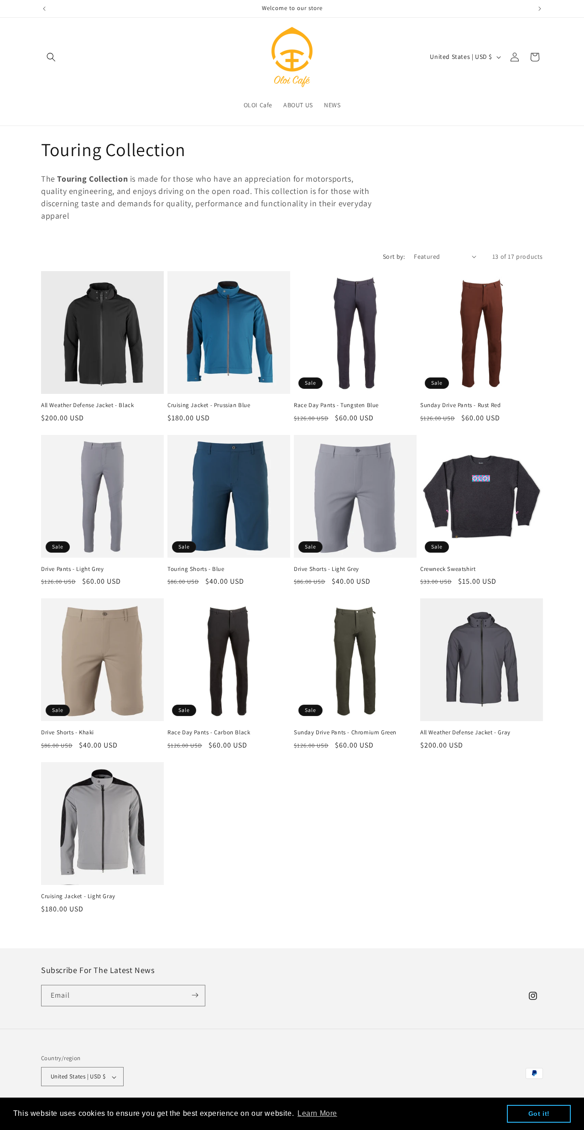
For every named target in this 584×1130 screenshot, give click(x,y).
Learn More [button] (317, 1113)
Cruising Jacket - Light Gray (78, 896)
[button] (51, 57)
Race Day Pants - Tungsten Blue (336, 405)
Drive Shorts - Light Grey (326, 569)
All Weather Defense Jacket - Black (87, 405)
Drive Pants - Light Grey (72, 569)
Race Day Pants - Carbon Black (208, 732)
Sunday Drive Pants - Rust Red (460, 405)
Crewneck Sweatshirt (447, 569)
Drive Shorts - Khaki (67, 732)
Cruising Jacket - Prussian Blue (208, 405)
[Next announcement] (540, 8)
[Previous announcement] (44, 8)
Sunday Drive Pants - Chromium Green (345, 732)
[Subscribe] (195, 995)
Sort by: (394, 256)
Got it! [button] (539, 1113)
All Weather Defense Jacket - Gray (465, 732)
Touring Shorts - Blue (195, 569)
